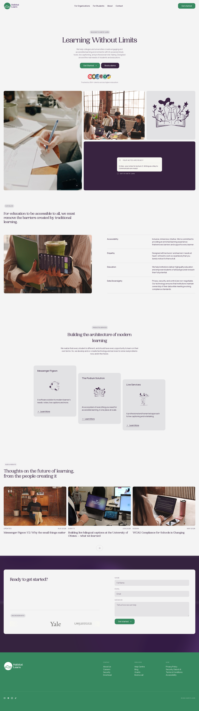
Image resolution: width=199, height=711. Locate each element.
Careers (106, 669)
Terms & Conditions (174, 672)
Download (107, 675)
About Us (107, 666)
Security (106, 672)
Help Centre (140, 666)
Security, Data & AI (173, 669)
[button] (82, 6)
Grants (137, 672)
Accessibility (171, 675)
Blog (136, 669)
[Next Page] (99, 548)
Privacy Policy (171, 666)
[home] (11, 6)
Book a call (139, 675)
